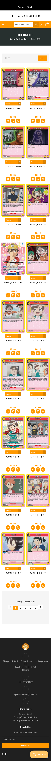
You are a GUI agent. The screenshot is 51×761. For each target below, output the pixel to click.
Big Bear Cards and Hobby (25, 16)
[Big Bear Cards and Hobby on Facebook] (25, 3)
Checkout (21, 7)
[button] (32, 58)
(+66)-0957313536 (25, 682)
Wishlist (30, 7)
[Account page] (41, 24)
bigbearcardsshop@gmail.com (25, 694)
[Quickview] (8, 121)
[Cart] (47, 24)
